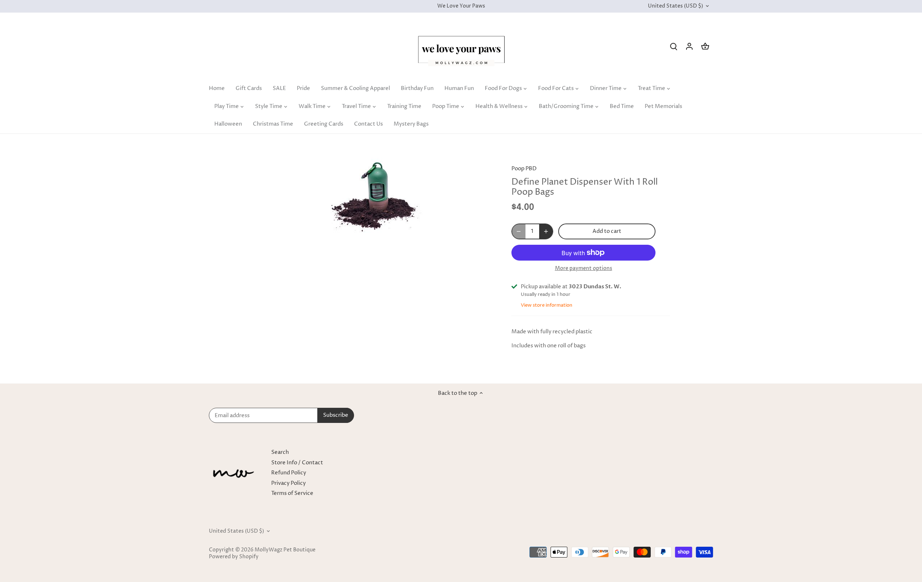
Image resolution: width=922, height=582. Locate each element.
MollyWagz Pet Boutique (285, 550)
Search (280, 452)
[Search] (673, 46)
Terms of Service (292, 493)
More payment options (583, 268)
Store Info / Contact (297, 462)
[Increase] (546, 231)
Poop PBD (524, 168)
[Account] (689, 46)
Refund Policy (288, 473)
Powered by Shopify (234, 557)
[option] (373, 197)
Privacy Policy (288, 483)
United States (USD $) (675, 6)
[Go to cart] (705, 46)
